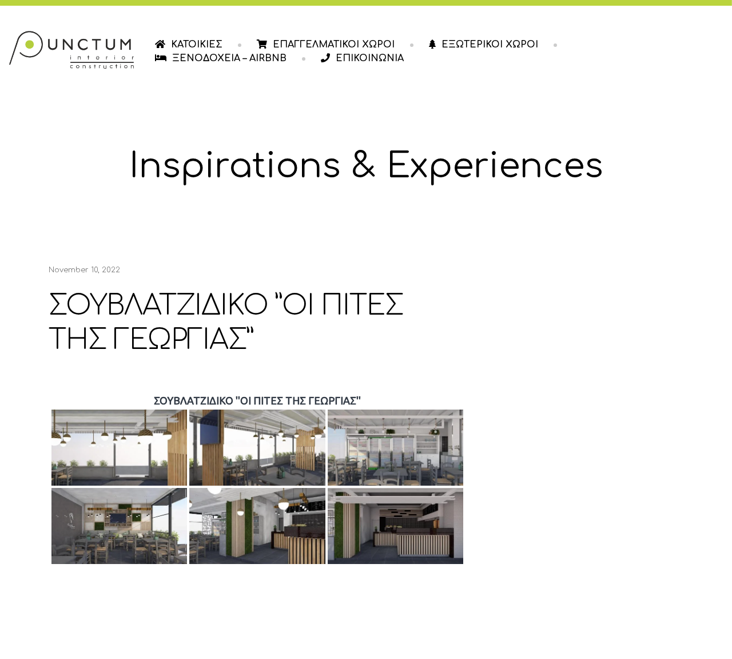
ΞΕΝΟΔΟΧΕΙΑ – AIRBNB (229, 58)
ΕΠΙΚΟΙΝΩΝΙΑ (370, 58)
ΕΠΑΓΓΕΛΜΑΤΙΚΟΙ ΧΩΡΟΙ (334, 44)
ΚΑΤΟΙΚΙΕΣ (196, 44)
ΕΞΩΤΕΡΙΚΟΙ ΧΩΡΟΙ (489, 44)
